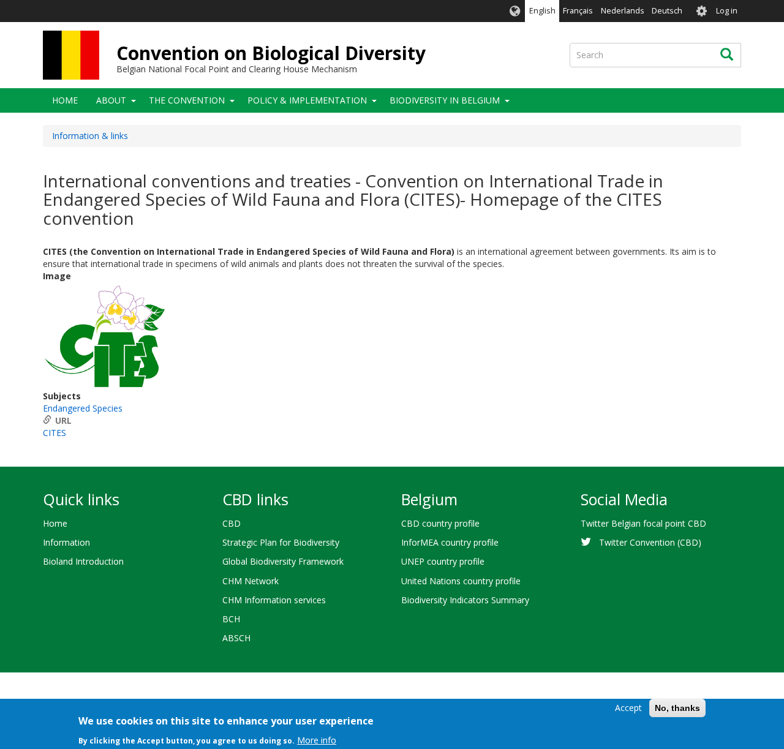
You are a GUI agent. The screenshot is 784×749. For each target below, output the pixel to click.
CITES (54, 432)
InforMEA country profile (450, 542)
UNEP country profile (442, 561)
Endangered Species (83, 408)
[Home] (71, 55)
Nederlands (622, 11)
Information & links (90, 135)
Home (65, 100)
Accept (628, 707)
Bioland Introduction (83, 561)
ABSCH (236, 638)
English (542, 11)
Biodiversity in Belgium (445, 100)
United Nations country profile (461, 581)
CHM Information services (274, 600)
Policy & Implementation (307, 100)
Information (66, 542)
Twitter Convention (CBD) (650, 542)
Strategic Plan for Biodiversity (280, 542)
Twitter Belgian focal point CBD (643, 523)
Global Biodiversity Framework (283, 561)
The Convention (187, 100)
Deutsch (667, 11)
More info (316, 739)
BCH (231, 619)
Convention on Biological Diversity (271, 53)
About (111, 100)
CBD (231, 523)
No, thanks (677, 708)
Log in (726, 11)
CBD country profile (440, 523)
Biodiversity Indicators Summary (465, 600)
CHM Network (250, 581)
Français (578, 11)
